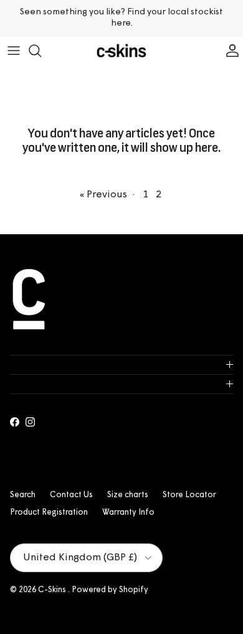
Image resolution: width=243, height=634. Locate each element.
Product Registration (49, 512)
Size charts (127, 495)
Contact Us (71, 495)
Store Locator (189, 495)
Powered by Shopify (110, 590)
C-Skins (53, 590)
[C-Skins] (121, 51)
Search (23, 495)
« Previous (103, 195)
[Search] (41, 50)
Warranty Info (128, 512)
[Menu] (13, 50)
